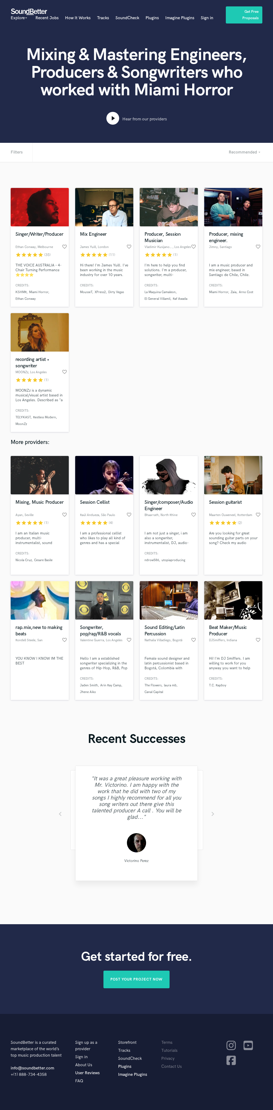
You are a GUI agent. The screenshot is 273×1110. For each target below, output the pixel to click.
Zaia (233, 292)
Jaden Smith (89, 685)
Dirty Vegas (116, 292)
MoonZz (21, 424)
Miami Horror (38, 292)
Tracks (103, 18)
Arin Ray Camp (110, 685)
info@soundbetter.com (32, 1068)
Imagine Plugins (179, 18)
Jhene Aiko (88, 692)
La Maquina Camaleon (160, 292)
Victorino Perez (136, 861)
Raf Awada (180, 299)
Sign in (207, 18)
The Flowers (153, 685)
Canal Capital (153, 692)
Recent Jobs (47, 18)
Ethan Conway (25, 299)
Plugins (152, 18)
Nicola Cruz (23, 560)
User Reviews (87, 1073)
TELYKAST (23, 417)
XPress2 (100, 292)
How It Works (78, 18)
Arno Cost (246, 292)
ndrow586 (151, 560)
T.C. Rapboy (217, 685)
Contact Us (171, 1066)
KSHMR (21, 292)
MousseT (86, 292)
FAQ (79, 1081)
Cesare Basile (43, 560)
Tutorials (169, 1050)
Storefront (127, 1042)
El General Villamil (157, 299)
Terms (166, 1042)
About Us (83, 1065)
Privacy (168, 1058)
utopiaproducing (173, 560)
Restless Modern (44, 417)
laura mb (170, 685)
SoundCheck (127, 18)
